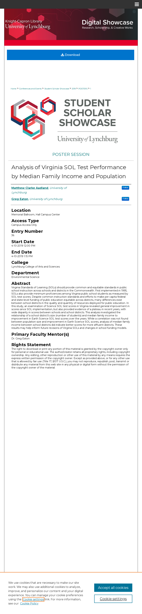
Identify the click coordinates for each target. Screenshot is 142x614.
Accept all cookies (113, 588)
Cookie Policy (29, 603)
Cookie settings (33, 599)
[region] (71, 593)
